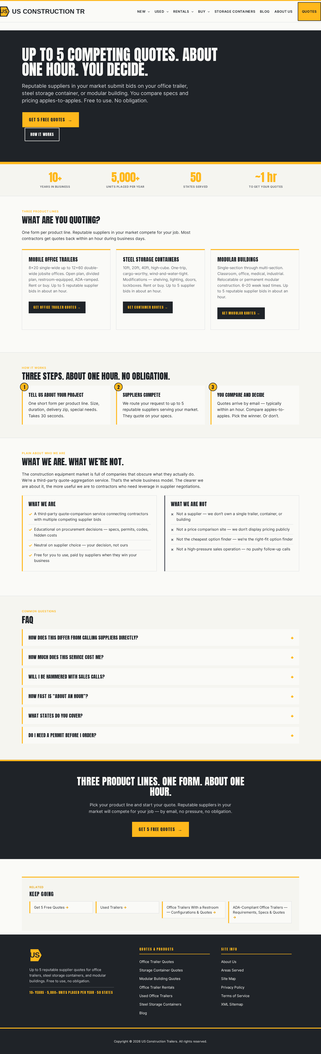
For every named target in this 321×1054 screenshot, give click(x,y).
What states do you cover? (55, 715)
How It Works (42, 134)
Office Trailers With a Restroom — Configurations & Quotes (193, 910)
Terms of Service (235, 996)
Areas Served (232, 970)
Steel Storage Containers (160, 1004)
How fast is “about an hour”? (58, 696)
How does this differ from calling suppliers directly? (83, 637)
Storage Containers (235, 11)
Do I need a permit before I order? (62, 735)
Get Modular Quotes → (241, 313)
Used (159, 11)
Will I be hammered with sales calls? (66, 676)
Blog (265, 11)
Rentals (181, 11)
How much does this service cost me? (66, 657)
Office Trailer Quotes (156, 961)
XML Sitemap (232, 1004)
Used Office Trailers (155, 996)
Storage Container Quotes (161, 970)
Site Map (228, 978)
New (141, 11)
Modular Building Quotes (159, 978)
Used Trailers (111, 907)
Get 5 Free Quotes (47, 119)
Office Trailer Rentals (156, 987)
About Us (283, 11)
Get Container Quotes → (148, 307)
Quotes (309, 11)
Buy (201, 11)
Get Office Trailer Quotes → (57, 307)
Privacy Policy (232, 987)
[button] (147, 11)
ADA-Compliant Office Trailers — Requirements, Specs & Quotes (260, 910)
